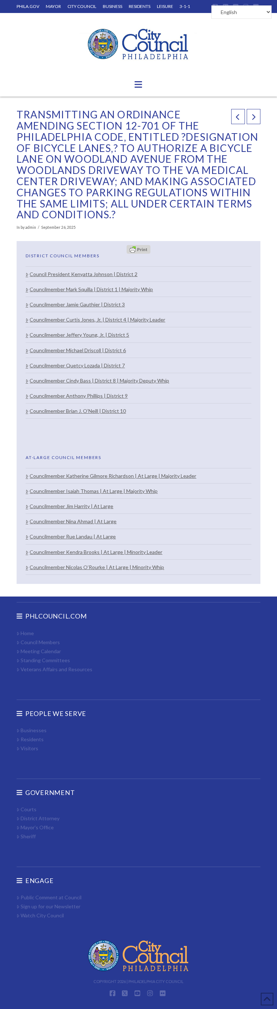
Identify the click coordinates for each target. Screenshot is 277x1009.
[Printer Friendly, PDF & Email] (138, 249)
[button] (138, 84)
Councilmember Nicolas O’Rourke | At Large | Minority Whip (97, 567)
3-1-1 (185, 6)
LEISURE (165, 6)
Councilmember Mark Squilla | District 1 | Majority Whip (91, 289)
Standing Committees (45, 660)
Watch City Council (42, 915)
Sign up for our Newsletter (50, 906)
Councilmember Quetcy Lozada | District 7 (77, 365)
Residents (32, 739)
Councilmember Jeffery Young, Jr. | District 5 (79, 335)
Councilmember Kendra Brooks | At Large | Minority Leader (96, 552)
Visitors (29, 748)
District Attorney (40, 818)
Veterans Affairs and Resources (56, 669)
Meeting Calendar (41, 651)
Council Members (40, 642)
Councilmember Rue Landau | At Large (73, 536)
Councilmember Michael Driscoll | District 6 (78, 350)
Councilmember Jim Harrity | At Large (71, 506)
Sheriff (28, 836)
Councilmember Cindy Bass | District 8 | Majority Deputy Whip (99, 380)
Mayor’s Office (37, 827)
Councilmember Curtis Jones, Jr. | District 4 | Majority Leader (97, 319)
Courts (28, 809)
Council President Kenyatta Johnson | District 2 (83, 274)
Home (27, 633)
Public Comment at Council (51, 897)
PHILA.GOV (28, 6)
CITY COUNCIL (81, 6)
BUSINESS (112, 6)
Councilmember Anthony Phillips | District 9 (79, 396)
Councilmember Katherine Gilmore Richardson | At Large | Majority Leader (113, 476)
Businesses (34, 730)
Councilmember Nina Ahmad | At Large (73, 521)
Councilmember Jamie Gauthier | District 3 (77, 304)
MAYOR (53, 6)
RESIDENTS (139, 6)
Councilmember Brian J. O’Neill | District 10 (78, 411)
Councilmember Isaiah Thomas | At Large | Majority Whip (94, 491)
